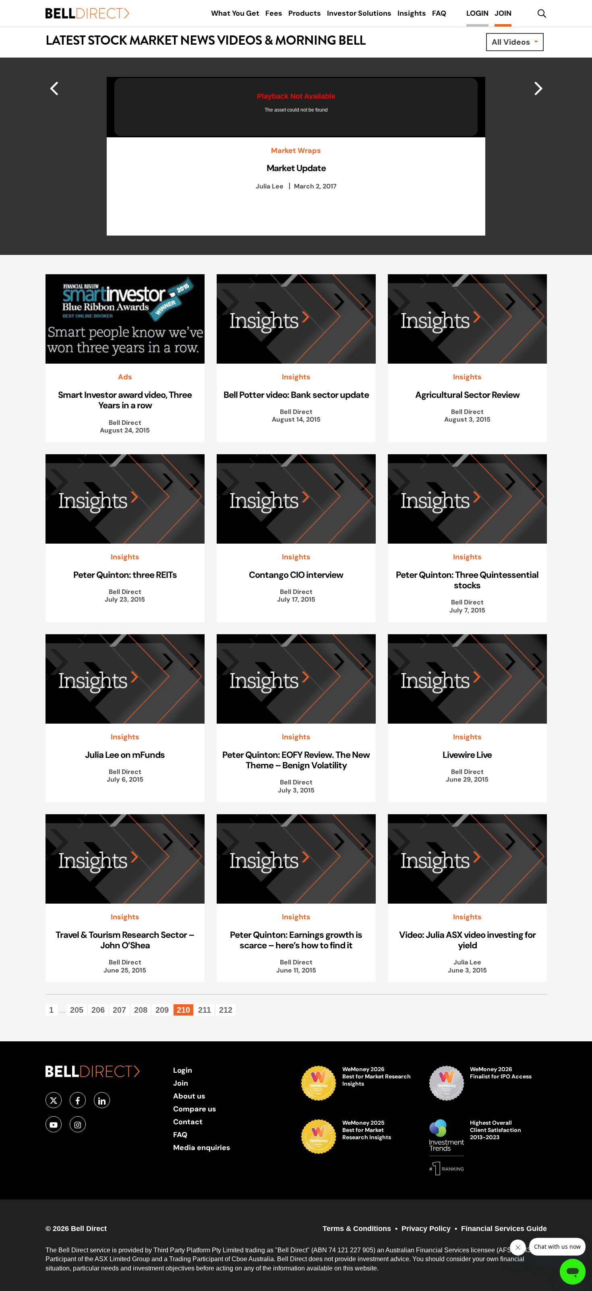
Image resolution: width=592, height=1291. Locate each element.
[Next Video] (54, 88)
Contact (188, 1121)
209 (162, 1009)
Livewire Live (467, 754)
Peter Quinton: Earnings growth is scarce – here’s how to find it (296, 940)
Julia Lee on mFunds (125, 754)
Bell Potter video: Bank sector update (296, 394)
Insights (296, 376)
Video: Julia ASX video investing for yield (467, 940)
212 (225, 1009)
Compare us (194, 1108)
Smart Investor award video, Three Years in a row (125, 400)
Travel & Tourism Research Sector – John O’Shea (125, 940)
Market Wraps (296, 150)
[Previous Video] (538, 88)
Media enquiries (201, 1147)
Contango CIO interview (296, 574)
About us (189, 1096)
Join (180, 1083)
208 (140, 1009)
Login (182, 1070)
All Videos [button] (512, 42)
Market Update (296, 168)
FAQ (180, 1134)
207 (119, 1009)
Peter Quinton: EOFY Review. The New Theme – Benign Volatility (296, 760)
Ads (125, 376)
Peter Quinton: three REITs (125, 574)
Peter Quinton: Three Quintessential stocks (467, 580)
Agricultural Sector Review (467, 394)
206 (98, 1009)
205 (76, 1009)
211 (204, 1009)
